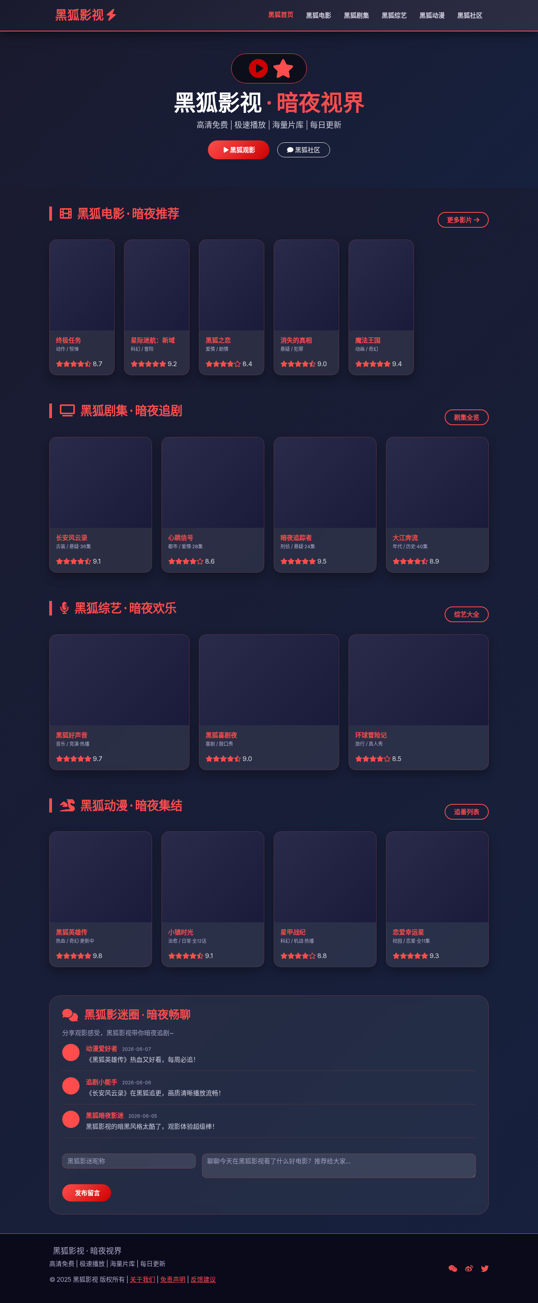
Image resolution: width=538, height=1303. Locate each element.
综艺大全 (466, 614)
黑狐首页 (280, 14)
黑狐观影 (241, 150)
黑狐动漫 (432, 15)
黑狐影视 (79, 15)
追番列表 (466, 812)
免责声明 (173, 1279)
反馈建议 (203, 1279)
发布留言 (86, 1193)
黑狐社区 (469, 15)
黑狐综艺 (394, 15)
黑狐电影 (318, 15)
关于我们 (142, 1279)
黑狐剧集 (356, 15)
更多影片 (460, 220)
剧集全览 (466, 417)
